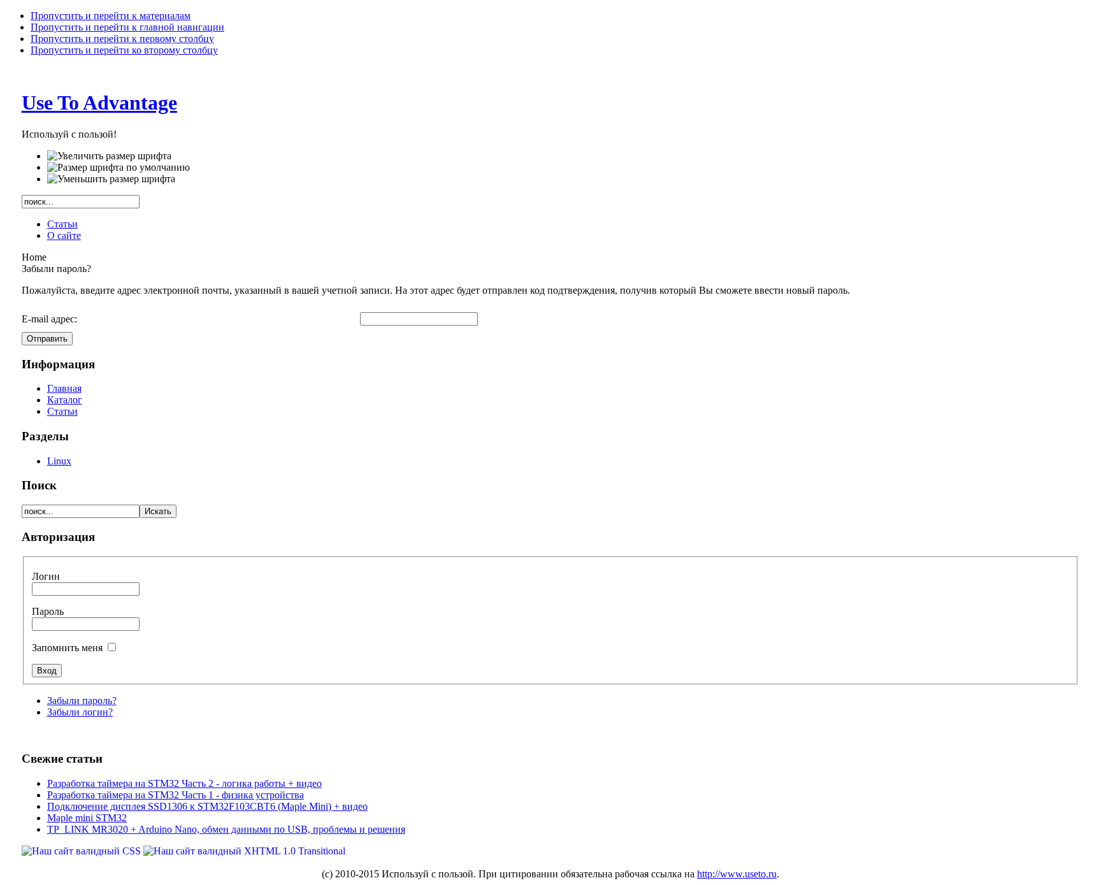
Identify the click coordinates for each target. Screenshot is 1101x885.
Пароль (48, 611)
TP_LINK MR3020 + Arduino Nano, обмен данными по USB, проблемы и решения (226, 829)
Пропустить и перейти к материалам (111, 15)
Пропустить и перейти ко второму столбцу (124, 50)
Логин (46, 576)
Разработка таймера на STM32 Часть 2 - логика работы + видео (184, 783)
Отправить (47, 338)
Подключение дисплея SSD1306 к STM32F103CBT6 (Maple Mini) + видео (207, 806)
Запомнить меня (68, 647)
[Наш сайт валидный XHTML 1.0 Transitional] (244, 850)
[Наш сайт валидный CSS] (82, 850)
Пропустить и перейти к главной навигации (127, 27)
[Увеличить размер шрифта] (109, 156)
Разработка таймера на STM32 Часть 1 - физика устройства (175, 794)
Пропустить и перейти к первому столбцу (122, 38)
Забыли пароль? (82, 700)
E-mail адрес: (49, 318)
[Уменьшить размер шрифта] (111, 179)
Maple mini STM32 (87, 817)
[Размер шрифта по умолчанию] (118, 167)
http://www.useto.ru (737, 873)
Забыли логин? (80, 712)
